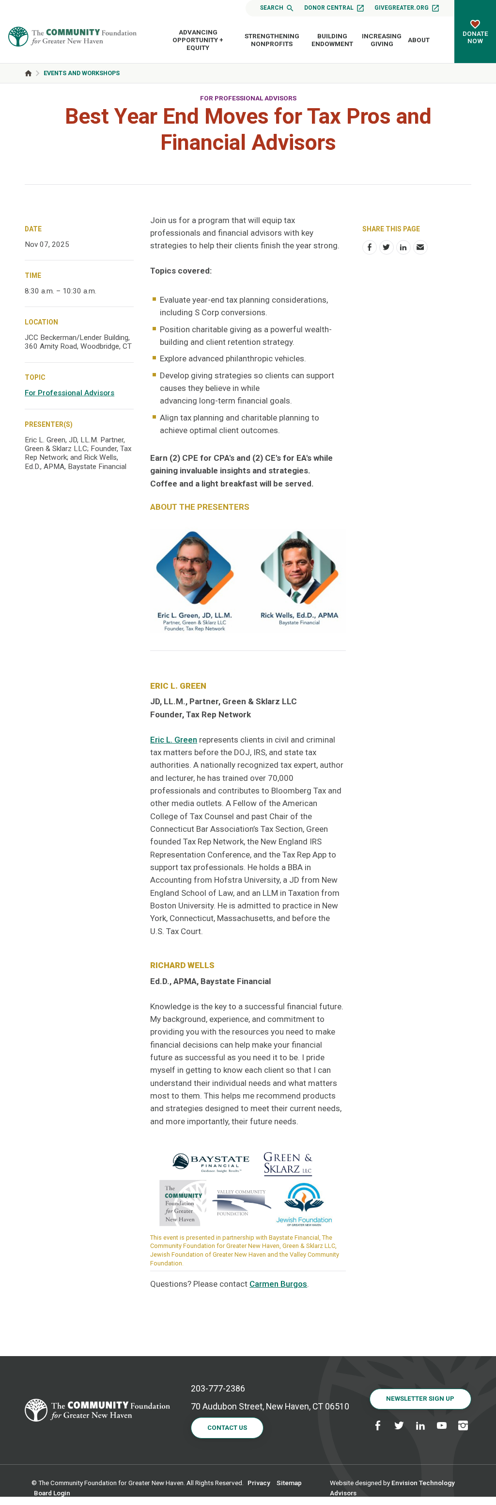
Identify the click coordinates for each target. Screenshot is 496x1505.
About (419, 40)
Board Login (52, 1493)
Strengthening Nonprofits (272, 40)
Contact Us (227, 1427)
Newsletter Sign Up (420, 1398)
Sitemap (289, 1483)
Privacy (259, 1483)
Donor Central (329, 7)
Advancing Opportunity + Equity (197, 40)
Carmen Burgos (278, 1284)
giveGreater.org (401, 7)
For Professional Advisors (248, 98)
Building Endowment (332, 40)
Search (271, 7)
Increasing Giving (382, 40)
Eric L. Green (173, 739)
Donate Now (475, 37)
